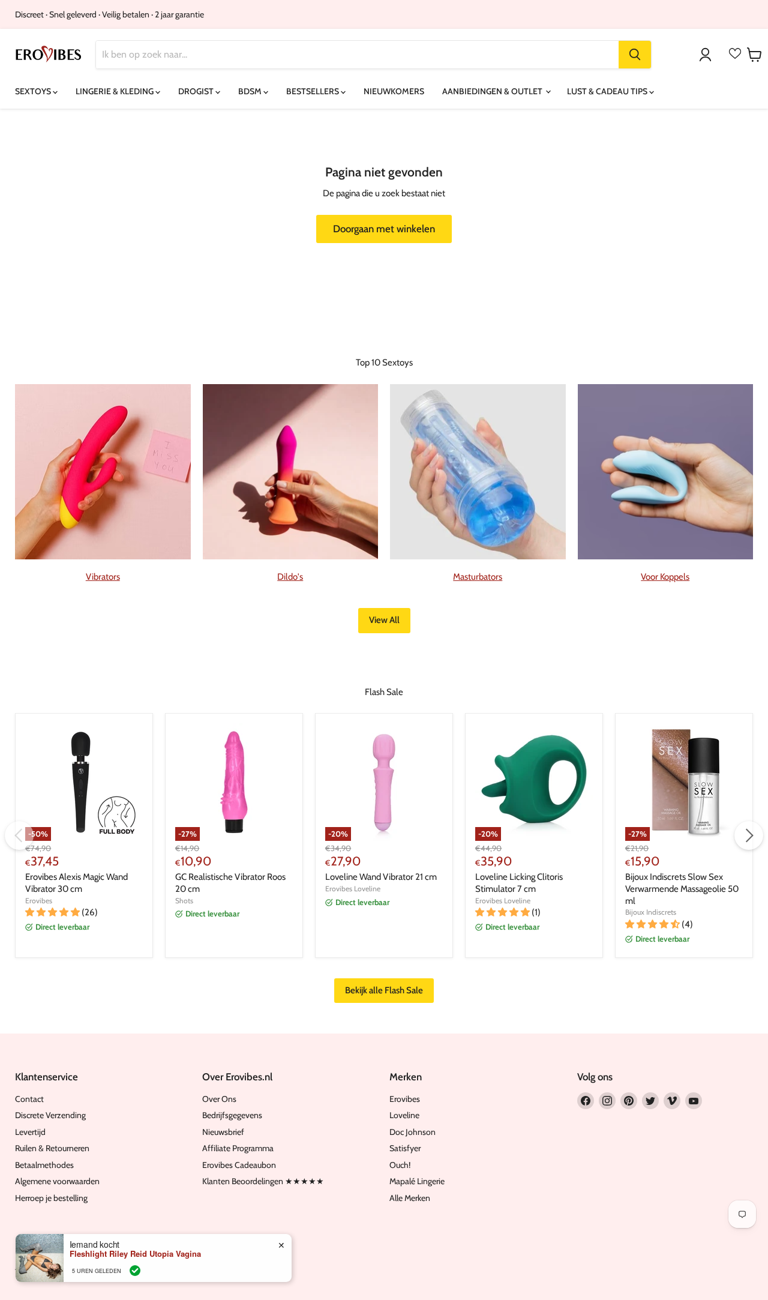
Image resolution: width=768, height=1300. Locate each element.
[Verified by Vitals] (135, 1270)
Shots (184, 900)
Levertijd (30, 1132)
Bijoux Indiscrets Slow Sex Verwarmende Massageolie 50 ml (682, 888)
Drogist (196, 91)
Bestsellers (313, 91)
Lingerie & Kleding (115, 91)
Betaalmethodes (44, 1165)
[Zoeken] (635, 54)
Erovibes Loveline (352, 888)
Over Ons (219, 1099)
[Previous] (19, 835)
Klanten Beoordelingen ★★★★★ (263, 1181)
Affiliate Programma (238, 1148)
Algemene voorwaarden (57, 1181)
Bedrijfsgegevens (232, 1115)
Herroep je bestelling (51, 1198)
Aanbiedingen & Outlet (493, 91)
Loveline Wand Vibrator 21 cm (381, 876)
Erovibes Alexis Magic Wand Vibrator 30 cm (76, 882)
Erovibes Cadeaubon (239, 1165)
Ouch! (399, 1165)
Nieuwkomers (394, 91)
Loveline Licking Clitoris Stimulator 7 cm (519, 882)
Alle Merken (409, 1198)
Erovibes (38, 900)
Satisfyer (405, 1148)
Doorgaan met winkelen (384, 229)
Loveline (404, 1115)
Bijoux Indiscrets (650, 911)
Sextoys (34, 91)
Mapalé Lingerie (417, 1181)
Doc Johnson (412, 1132)
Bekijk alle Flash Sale (384, 990)
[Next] (748, 835)
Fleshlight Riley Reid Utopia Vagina (135, 1254)
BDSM (250, 91)
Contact (29, 1099)
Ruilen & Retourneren (52, 1148)
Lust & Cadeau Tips (608, 91)
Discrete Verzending (50, 1115)
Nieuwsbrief (223, 1132)
